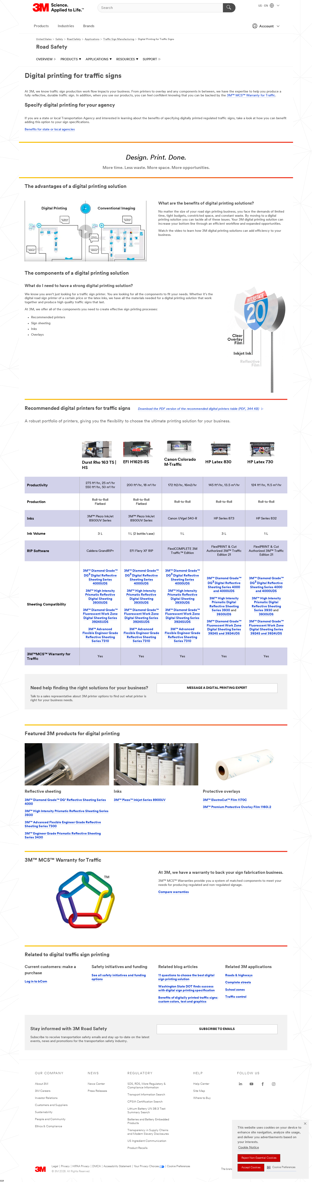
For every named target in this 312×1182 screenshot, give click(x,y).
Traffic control (235, 997)
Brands (88, 26)
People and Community (50, 1119)
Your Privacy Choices (146, 1166)
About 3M (41, 1083)
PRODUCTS (69, 59)
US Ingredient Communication (146, 1141)
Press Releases (97, 1091)
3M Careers (42, 1091)
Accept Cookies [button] (250, 1167)
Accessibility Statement (117, 1166)
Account (266, 26)
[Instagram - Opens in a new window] (273, 1084)
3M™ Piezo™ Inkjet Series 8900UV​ (140, 800)
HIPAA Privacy (81, 1166)
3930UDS (224, 614)
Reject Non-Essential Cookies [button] (258, 1158)
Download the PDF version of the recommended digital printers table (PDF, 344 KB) (198, 409)
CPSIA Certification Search (145, 1101)
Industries (66, 26)
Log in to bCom (36, 981)
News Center (96, 1083)
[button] (281, 1167)
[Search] (229, 7)
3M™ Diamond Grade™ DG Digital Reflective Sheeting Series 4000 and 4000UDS (224, 585)
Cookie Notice (248, 1147)
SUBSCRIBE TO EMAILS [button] (217, 1029)
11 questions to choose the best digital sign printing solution (186, 977)
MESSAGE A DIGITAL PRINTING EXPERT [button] (217, 688)
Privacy (65, 1166)
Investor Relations (46, 1098)
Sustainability (44, 1112)
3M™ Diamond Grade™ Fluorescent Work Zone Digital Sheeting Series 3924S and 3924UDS (224, 627)
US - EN (263, 6)
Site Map (199, 1091)
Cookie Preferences (178, 1166)
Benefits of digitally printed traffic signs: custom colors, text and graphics (188, 1000)
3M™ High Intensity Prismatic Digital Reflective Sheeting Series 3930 (224, 604)
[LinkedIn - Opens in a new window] (240, 1084)
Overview (44, 59)
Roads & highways (239, 975)
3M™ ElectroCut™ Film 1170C (225, 800)
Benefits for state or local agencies (50, 129)
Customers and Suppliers (51, 1105)
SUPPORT (150, 59)
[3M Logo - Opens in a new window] (59, 7)
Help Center (201, 1083)
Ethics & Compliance (48, 1126)
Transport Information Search (146, 1094)
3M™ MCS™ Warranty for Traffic (251, 95)
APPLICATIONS (97, 59)
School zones (235, 990)
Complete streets (238, 982)
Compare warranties (173, 892)
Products (41, 26)
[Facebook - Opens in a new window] (262, 1084)
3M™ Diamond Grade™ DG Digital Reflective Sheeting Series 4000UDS (100, 577)
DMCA (96, 1166)
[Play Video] (85, 232)
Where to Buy (202, 1098)
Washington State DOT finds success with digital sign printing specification (186, 988)
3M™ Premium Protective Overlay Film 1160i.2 (237, 807)
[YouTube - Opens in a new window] (251, 1084)
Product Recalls (137, 1148)
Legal (55, 1166)
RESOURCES (125, 59)
